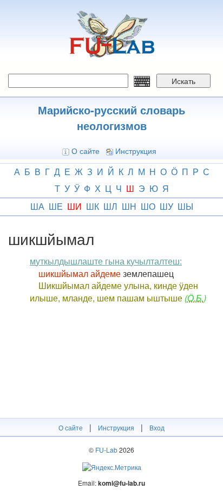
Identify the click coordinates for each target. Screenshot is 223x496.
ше (56, 206)
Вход (157, 427)
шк (92, 206)
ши (74, 206)
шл (110, 206)
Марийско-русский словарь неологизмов (111, 117)
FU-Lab (106, 449)
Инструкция (135, 150)
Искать (183, 80)
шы (185, 206)
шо (148, 206)
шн (129, 206)
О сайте (85, 150)
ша (37, 206)
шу (166, 206)
